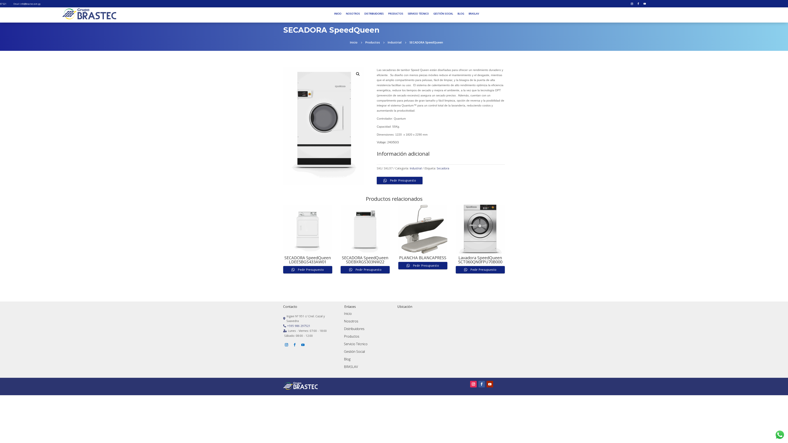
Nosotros (353, 13)
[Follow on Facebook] (638, 4)
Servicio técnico (418, 13)
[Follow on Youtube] (645, 4)
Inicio (337, 13)
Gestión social (443, 13)
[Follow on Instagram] (632, 4)
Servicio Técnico (356, 344)
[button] (358, 74)
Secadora (443, 168)
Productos (395, 13)
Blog (461, 13)
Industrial (416, 168)
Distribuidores (374, 13)
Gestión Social (354, 351)
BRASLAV (474, 13)
